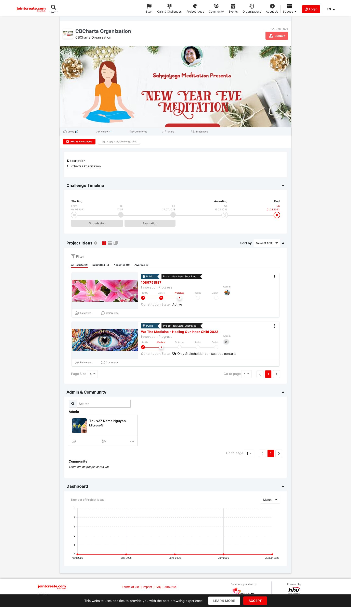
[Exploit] (216, 298)
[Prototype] (180, 298)
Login (312, 9)
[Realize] (198, 298)
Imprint (147, 587)
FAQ (158, 587)
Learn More (224, 601)
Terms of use (131, 587)
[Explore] (161, 298)
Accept (255, 601)
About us (171, 587)
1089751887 (151, 282)
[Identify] (143, 298)
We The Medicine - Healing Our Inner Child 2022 (179, 332)
